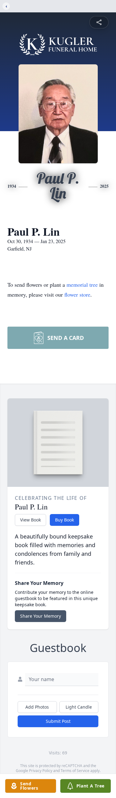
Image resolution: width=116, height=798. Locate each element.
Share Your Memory (40, 616)
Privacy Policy (40, 770)
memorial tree (82, 284)
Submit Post (58, 721)
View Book (30, 520)
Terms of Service (75, 770)
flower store (77, 294)
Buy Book (64, 520)
